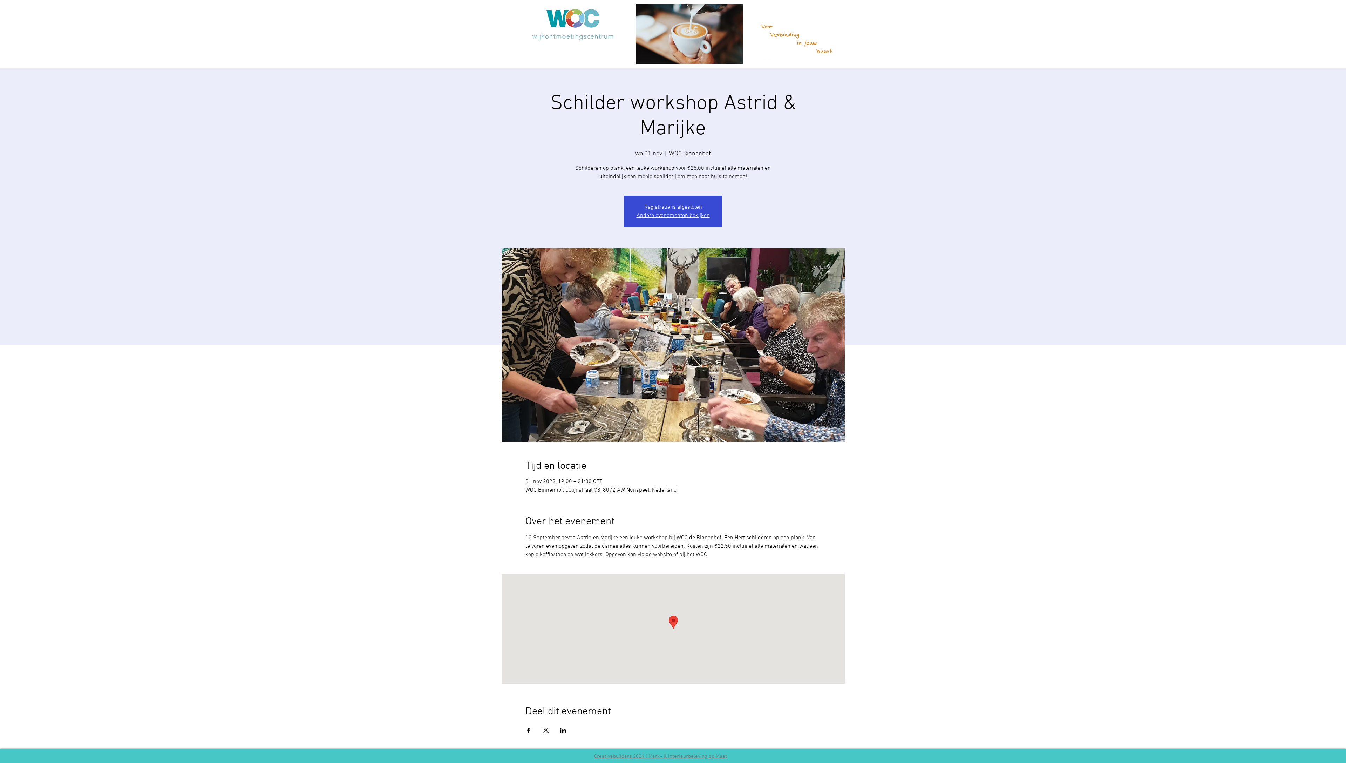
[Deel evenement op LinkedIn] (563, 730)
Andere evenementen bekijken (673, 215)
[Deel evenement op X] (546, 730)
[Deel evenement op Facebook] (528, 730)
